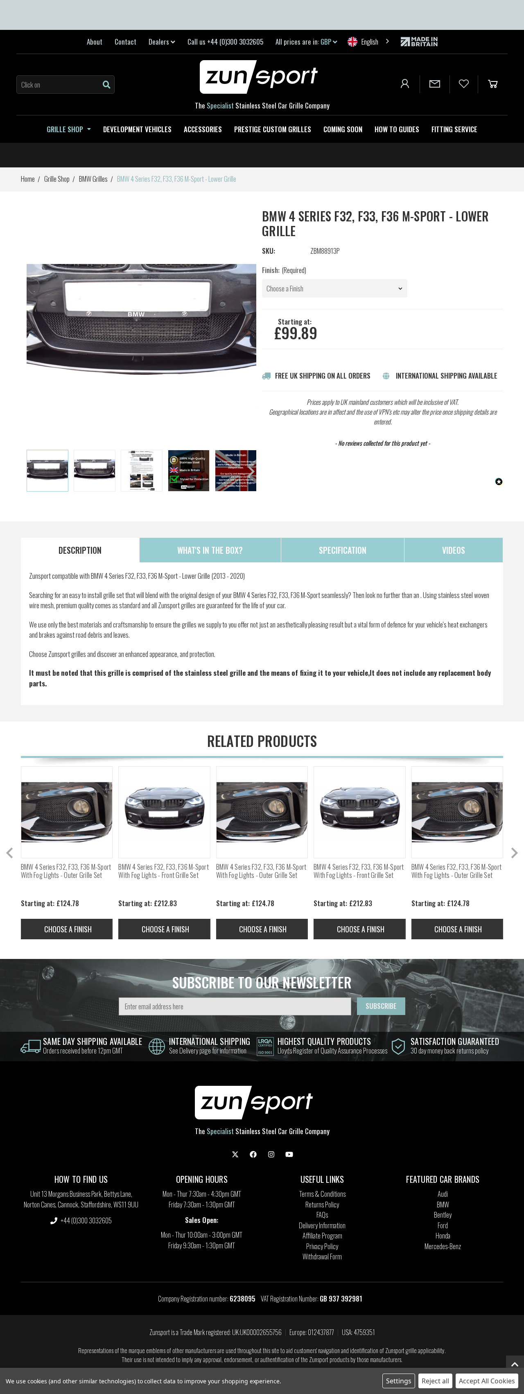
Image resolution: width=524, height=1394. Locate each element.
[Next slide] (250, 471)
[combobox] (369, 41)
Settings (398, 1380)
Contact (125, 41)
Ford (443, 1225)
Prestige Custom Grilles (272, 129)
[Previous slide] (10, 853)
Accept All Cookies (487, 1380)
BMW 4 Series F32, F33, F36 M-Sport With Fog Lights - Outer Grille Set (66, 871)
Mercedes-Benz (443, 1246)
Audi (443, 1194)
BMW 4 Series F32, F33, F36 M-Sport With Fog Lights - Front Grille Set (163, 871)
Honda (443, 1235)
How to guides (397, 129)
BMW (443, 1204)
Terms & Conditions (322, 1194)
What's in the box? (210, 550)
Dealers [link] (160, 41)
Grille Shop (65, 129)
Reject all (435, 1380)
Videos (453, 550)
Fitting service (454, 129)
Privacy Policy (322, 1246)
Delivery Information (322, 1225)
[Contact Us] (434, 84)
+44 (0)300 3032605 (85, 1220)
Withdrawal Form (322, 1256)
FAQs (322, 1214)
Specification (342, 550)
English (369, 41)
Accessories (203, 129)
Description (80, 550)
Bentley (443, 1214)
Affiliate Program (322, 1235)
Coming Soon (342, 129)
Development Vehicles (137, 129)
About (94, 41)
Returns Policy (322, 1204)
